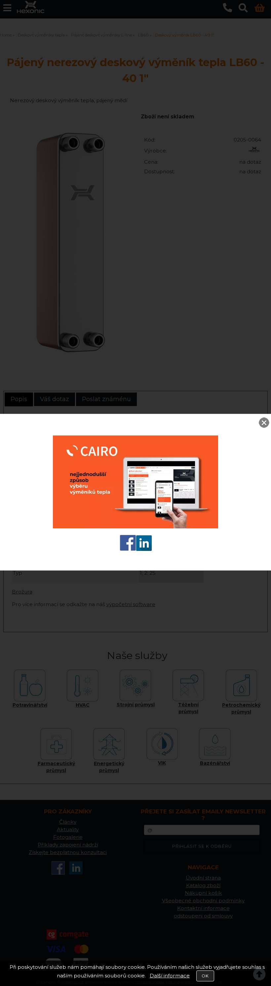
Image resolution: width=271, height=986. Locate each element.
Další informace (170, 975)
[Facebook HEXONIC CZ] (128, 549)
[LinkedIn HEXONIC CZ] (144, 549)
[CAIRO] (135, 526)
